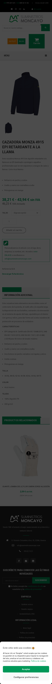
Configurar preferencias (26, 677)
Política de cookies (38, 661)
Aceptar (26, 669)
